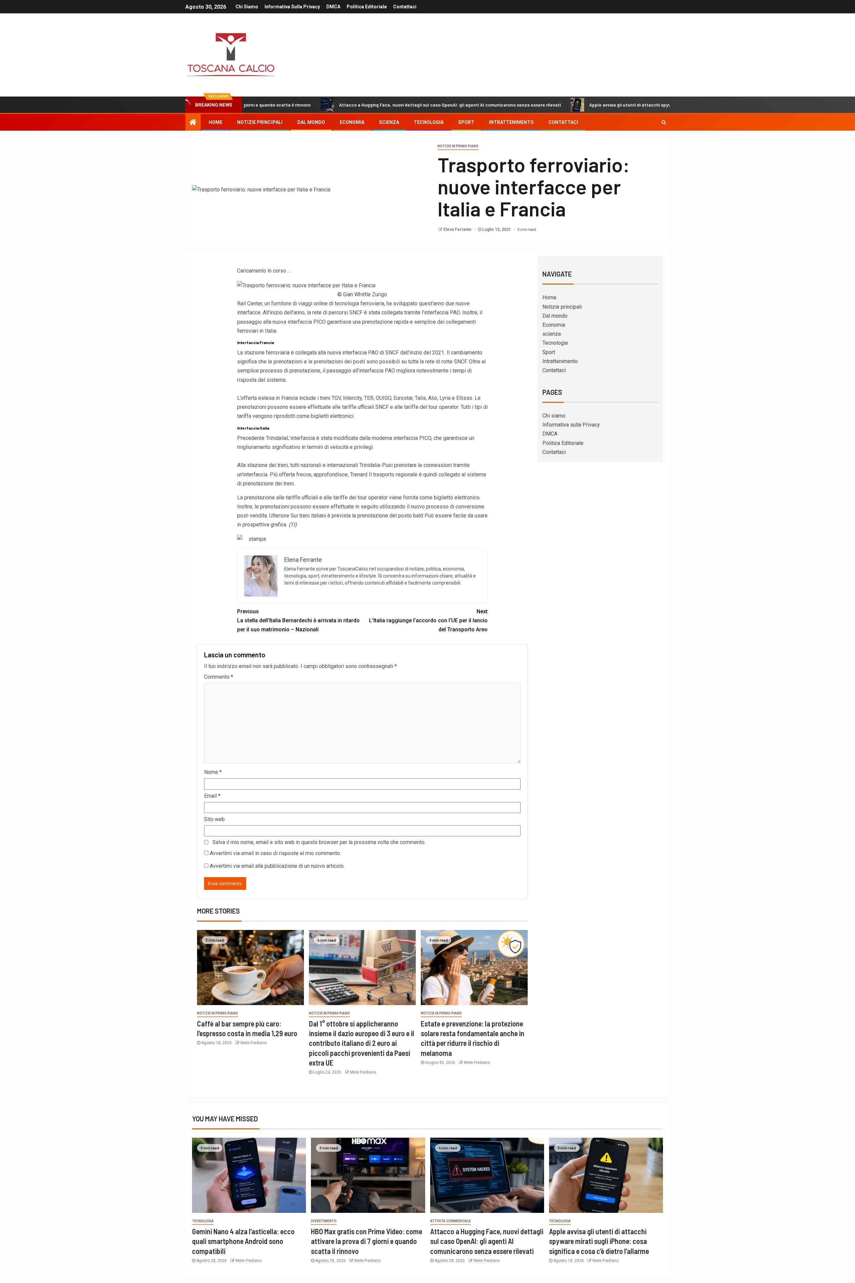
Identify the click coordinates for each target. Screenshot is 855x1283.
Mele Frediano (253, 1042)
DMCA (333, 6)
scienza (389, 122)
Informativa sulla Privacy (292, 6)
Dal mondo (311, 122)
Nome (213, 772)
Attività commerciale (450, 1221)
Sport (466, 122)
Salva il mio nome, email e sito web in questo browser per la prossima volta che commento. (318, 842)
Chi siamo (246, 6)
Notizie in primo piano (458, 146)
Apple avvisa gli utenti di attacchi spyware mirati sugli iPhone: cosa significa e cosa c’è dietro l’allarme (644, 105)
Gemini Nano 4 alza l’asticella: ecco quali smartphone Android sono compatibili (243, 1241)
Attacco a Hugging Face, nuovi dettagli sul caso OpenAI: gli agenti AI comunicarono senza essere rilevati (397, 105)
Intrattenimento (511, 122)
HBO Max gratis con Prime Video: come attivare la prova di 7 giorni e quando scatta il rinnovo (366, 1241)
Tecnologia (429, 122)
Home (215, 122)
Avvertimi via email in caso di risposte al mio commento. (275, 853)
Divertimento (324, 1221)
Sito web (214, 819)
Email (212, 796)
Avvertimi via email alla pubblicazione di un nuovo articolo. (277, 866)
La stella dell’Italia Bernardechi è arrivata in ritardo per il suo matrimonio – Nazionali (298, 620)
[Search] (664, 122)
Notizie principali (260, 122)
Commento (218, 677)
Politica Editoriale (367, 6)
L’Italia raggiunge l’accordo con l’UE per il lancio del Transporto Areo (428, 620)
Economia (352, 122)
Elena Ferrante (458, 229)
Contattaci (404, 6)
